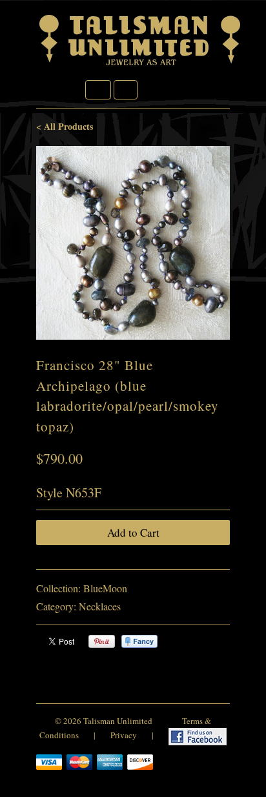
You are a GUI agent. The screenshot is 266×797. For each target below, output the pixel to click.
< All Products (64, 126)
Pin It (101, 641)
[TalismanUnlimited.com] (140, 65)
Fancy (139, 641)
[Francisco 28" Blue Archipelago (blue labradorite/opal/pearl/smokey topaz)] (133, 243)
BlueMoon (105, 588)
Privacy (123, 735)
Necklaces (100, 606)
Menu (98, 89)
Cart (126, 89)
